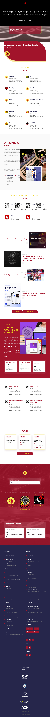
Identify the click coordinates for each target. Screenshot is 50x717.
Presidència (30, 555)
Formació (36, 628)
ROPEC (7, 632)
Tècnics (7, 602)
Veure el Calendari (25, 453)
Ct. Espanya (30, 598)
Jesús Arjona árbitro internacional (15, 275)
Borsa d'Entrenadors (32, 589)
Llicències (30, 602)
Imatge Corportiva (32, 581)
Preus (29, 563)
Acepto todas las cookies (25, 20)
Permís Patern (9, 615)
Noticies (18, 312)
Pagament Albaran (10, 555)
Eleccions (30, 576)
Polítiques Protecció (10, 628)
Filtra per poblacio (14, 480)
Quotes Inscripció (31, 615)
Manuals (8, 611)
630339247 (8, 588)
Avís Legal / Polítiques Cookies (26, 714)
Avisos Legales (25, 24)
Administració (29, 631)
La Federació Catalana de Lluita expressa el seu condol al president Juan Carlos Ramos (33, 258)
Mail (7, 584)
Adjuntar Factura (9, 559)
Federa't (8, 606)
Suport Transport (31, 619)
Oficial (29, 568)
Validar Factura (9, 563)
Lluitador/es (8, 619)
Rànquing (8, 623)
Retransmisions (30, 312)
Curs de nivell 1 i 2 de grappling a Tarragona (17, 240)
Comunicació (30, 559)
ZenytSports (26, 712)
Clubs (29, 585)
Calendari (8, 598)
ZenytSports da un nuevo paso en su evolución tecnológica (33, 295)
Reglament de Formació (33, 611)
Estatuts (30, 572)
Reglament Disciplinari (33, 606)
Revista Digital (29, 628)
